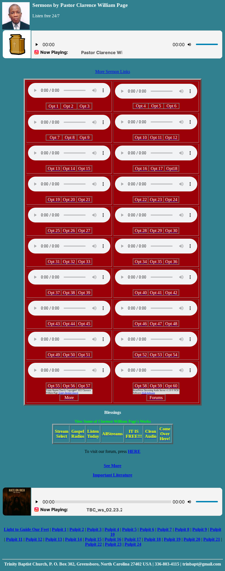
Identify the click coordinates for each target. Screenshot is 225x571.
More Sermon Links (112, 71)
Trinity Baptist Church (68, 393)
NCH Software (148, 393)
